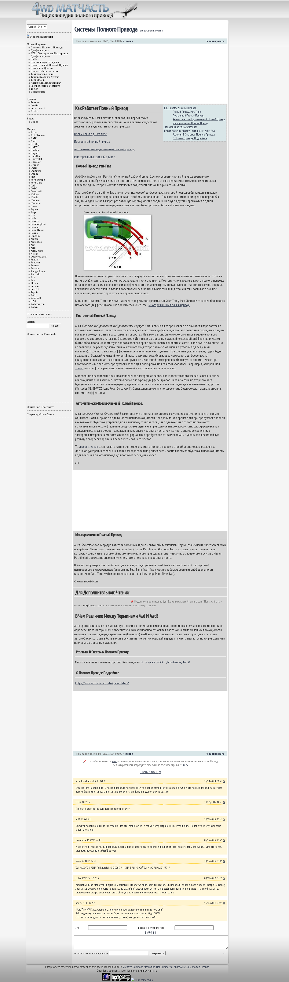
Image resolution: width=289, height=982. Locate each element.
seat (33, 280)
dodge (34, 173)
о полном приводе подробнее (190, 138)
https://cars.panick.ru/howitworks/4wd (164, 662)
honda (34, 197)
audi (33, 141)
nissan (34, 253)
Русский (159, 30)
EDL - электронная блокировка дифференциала (49, 54)
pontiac (35, 265)
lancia (35, 227)
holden (35, 194)
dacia (34, 168)
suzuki (35, 289)
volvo (34, 307)
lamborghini (38, 224)
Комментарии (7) (150, 772)
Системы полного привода (47, 47)
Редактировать (215, 41)
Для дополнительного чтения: (180, 127)
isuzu (34, 206)
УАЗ (33, 295)
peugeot (35, 262)
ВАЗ (33, 301)
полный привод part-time (187, 112)
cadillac (35, 156)
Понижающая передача (45, 62)
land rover (37, 230)
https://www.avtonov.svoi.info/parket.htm (101, 683)
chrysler (35, 162)
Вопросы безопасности (45, 71)
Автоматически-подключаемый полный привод (104, 149)
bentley (35, 144)
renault (35, 274)
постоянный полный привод (188, 115)
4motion (35, 102)
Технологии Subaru (42, 74)
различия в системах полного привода (194, 134)
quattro (35, 105)
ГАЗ (33, 185)
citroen (35, 165)
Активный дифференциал (46, 83)
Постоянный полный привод (92, 141)
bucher (35, 150)
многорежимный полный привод (190, 123)
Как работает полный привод (180, 108)
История (128, 41)
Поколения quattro (42, 68)
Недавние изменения (39, 314)
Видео (34, 121)
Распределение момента (45, 86)
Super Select (38, 108)
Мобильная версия (41, 36)
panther (35, 259)
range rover (38, 271)
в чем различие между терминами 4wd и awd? (190, 131)
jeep (33, 212)
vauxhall (36, 298)
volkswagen (38, 304)
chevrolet (36, 159)
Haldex (35, 59)
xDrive (35, 111)
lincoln (35, 236)
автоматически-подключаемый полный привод (199, 119)
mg (33, 245)
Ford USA (36, 182)
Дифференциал (39, 50)
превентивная (89, 446)
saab (33, 277)
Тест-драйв (37, 80)
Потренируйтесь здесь (40, 414)
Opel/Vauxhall (39, 256)
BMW (34, 147)
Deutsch (143, 30)
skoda (34, 283)
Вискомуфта (38, 91)
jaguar (34, 209)
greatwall (36, 191)
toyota (34, 292)
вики (114, 761)
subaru (35, 286)
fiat (33, 176)
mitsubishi (37, 250)
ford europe (38, 179)
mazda (35, 239)
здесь (185, 765)
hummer (35, 200)
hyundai (36, 203)
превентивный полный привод (49, 65)
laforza (35, 221)
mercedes (36, 242)
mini (33, 247)
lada (33, 218)
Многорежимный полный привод (95, 157)
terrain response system (45, 77)
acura (34, 132)
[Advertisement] (150, 73)
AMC (34, 138)
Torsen (34, 88)
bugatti (35, 153)
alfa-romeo (38, 135)
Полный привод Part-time (90, 134)
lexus (34, 233)
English (151, 30)
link (154, 932)
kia (33, 215)
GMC (34, 188)
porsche (35, 268)
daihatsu (36, 171)
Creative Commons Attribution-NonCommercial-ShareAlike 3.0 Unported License (166, 967)
